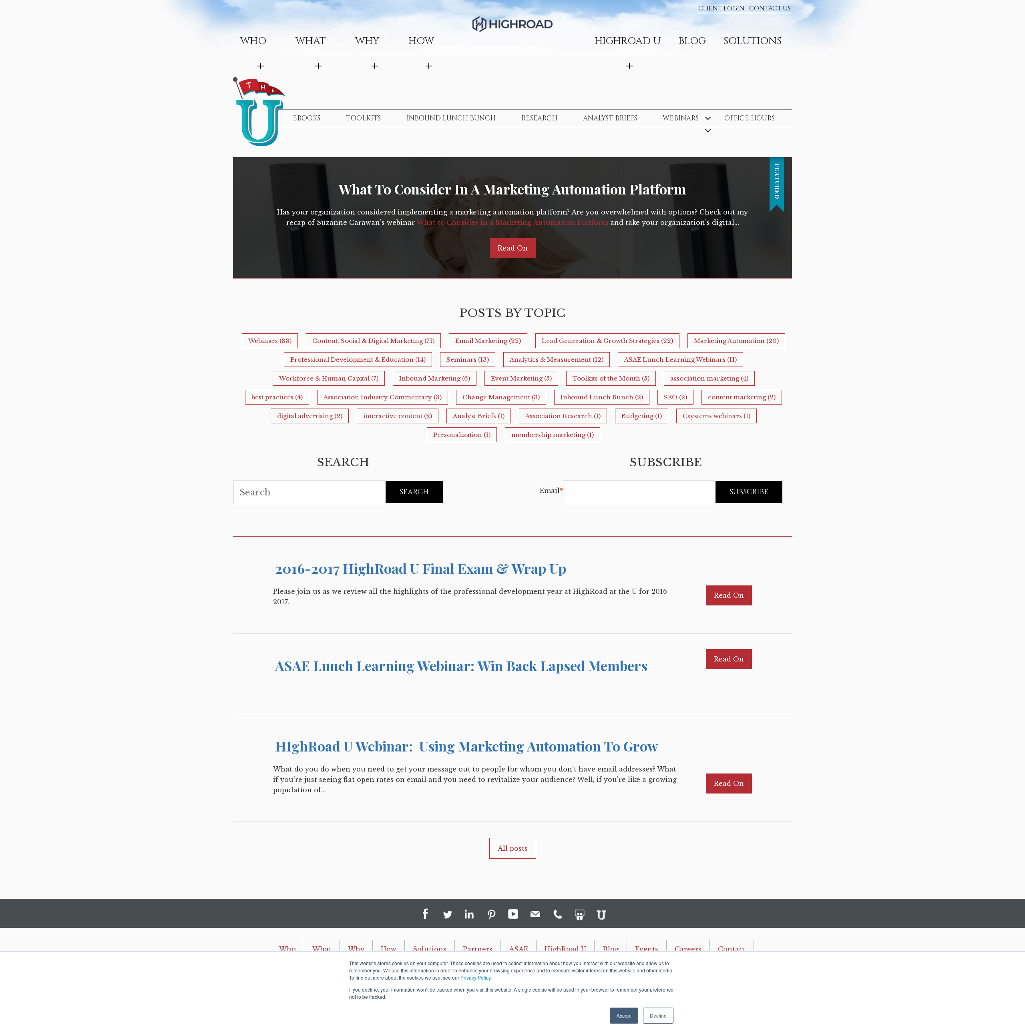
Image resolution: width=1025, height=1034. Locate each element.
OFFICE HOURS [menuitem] (749, 118)
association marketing (709, 378)
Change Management (501, 397)
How (388, 949)
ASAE (518, 949)
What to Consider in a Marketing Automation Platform (512, 189)
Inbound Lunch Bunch (602, 397)
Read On (513, 248)
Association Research (563, 416)
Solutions (429, 949)
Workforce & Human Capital (328, 378)
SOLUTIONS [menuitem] (753, 41)
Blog (611, 949)
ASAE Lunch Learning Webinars (680, 359)
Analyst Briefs (478, 416)
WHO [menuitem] (253, 41)
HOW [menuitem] (421, 41)
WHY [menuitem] (367, 41)
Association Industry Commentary (383, 397)
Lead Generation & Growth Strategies (607, 341)
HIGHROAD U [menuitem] (628, 41)
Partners (477, 949)
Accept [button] (624, 1015)
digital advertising (309, 416)
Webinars (269, 341)
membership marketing (552, 435)
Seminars (467, 359)
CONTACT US (770, 8)
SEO (675, 397)
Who (287, 949)
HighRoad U (565, 949)
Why (356, 949)
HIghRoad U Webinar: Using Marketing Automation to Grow (466, 746)
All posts (513, 848)
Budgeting (641, 416)
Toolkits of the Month (611, 378)
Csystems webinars (716, 416)
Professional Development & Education (358, 359)
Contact (732, 949)
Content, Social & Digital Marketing (373, 341)
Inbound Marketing (434, 378)
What (322, 949)
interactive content (397, 416)
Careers (688, 949)
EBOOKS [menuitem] (306, 118)
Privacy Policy (475, 977)
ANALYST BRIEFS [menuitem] (610, 118)
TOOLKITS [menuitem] (363, 118)
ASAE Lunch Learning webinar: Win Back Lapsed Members (461, 665)
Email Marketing (488, 341)
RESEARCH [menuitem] (539, 118)
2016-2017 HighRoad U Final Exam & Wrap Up (420, 568)
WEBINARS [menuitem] (681, 118)
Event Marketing (521, 378)
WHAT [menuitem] (310, 41)
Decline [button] (658, 1015)
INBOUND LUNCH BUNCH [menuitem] (451, 118)
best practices (277, 397)
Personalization (461, 435)
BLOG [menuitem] (692, 41)
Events (646, 949)
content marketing (742, 397)
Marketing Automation (736, 341)
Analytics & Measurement (556, 359)
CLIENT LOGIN (721, 8)
